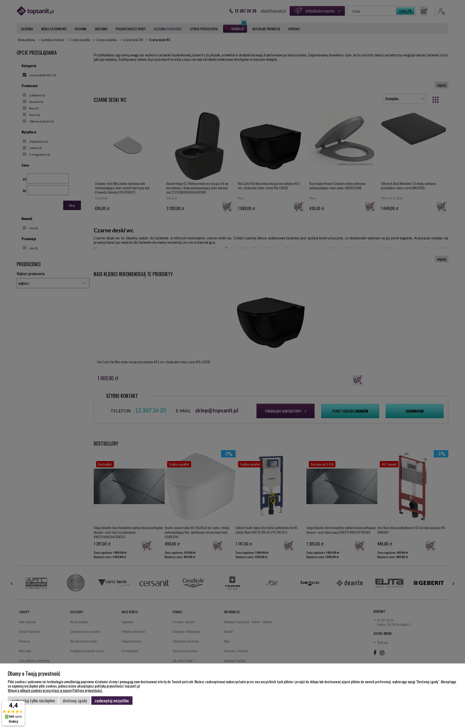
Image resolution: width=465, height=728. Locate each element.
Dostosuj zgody (75, 700)
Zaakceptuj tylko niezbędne (33, 700)
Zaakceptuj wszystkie (112, 700)
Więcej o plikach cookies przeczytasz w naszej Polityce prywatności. (55, 690)
